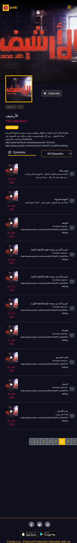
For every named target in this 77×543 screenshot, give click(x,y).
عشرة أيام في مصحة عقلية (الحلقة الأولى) (49, 303)
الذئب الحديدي (62, 357)
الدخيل (65, 384)
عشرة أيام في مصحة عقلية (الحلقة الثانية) (49, 276)
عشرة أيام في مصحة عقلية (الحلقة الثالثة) (49, 249)
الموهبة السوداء (61, 199)
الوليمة (65, 223)
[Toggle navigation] (69, 7)
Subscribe (54, 93)
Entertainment (11, 107)
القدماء (65, 330)
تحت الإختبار (62, 411)
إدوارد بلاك (63, 170)
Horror (21, 107)
